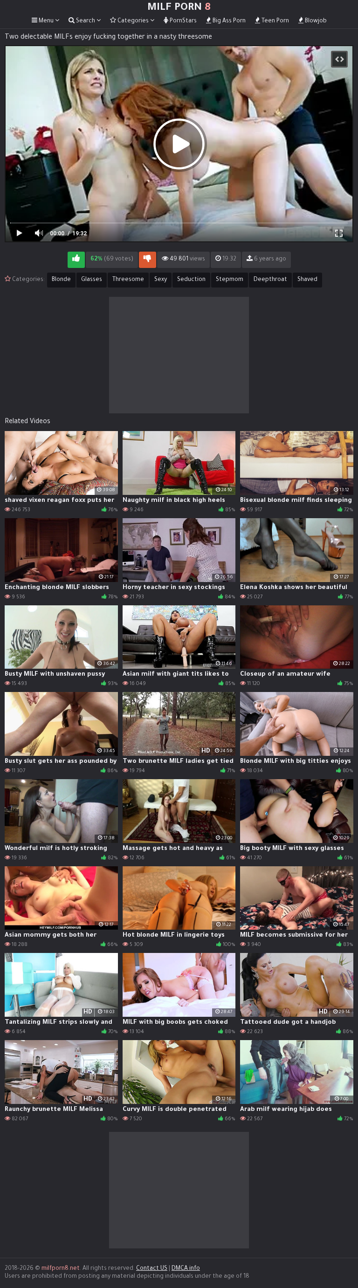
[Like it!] (76, 260)
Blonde (61, 280)
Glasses (91, 280)
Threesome (128, 280)
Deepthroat (270, 280)
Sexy (160, 280)
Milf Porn (179, 8)
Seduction (191, 280)
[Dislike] (147, 260)
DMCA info (186, 1269)
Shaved (307, 280)
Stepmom (229, 280)
